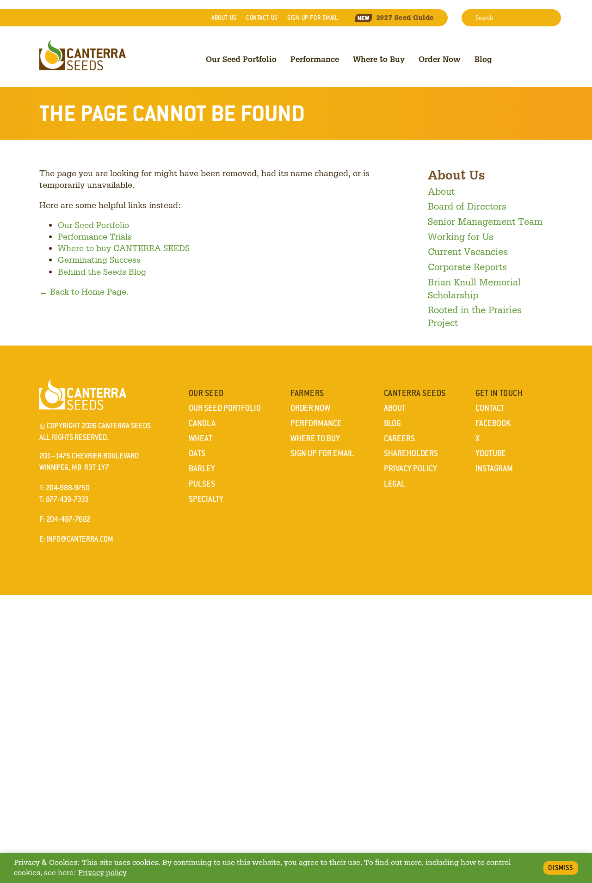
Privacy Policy (410, 468)
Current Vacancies (468, 251)
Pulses (202, 484)
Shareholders (411, 453)
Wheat (200, 438)
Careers (399, 438)
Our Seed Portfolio (241, 59)
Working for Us (460, 236)
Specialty (206, 499)
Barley (202, 468)
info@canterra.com (80, 539)
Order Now (440, 59)
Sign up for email (312, 18)
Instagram (494, 468)
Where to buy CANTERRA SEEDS (124, 248)
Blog (483, 59)
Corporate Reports (467, 266)
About (223, 18)
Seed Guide (405, 17)
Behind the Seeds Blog (102, 271)
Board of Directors (467, 205)
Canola (202, 423)
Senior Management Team (485, 221)
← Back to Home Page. (84, 291)
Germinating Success (99, 259)
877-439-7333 (67, 499)
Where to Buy (379, 59)
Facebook (493, 423)
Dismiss (561, 868)
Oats (197, 453)
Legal (394, 484)
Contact (262, 18)
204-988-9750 (68, 488)
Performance (314, 59)
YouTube (490, 453)
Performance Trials (95, 236)
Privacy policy (102, 872)
